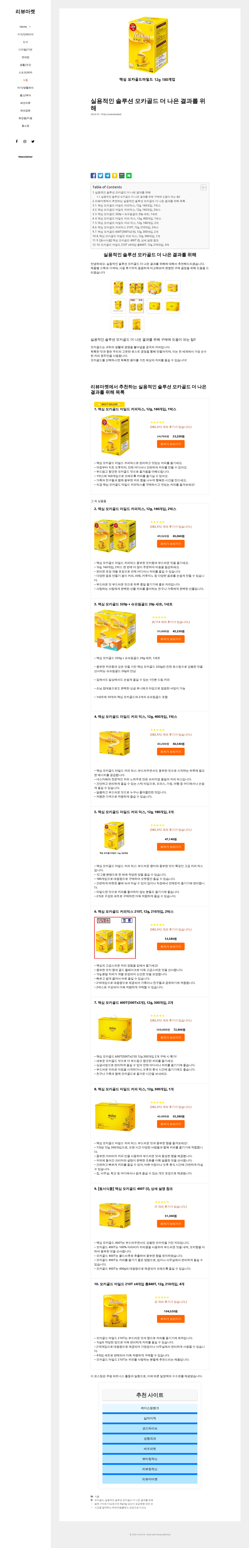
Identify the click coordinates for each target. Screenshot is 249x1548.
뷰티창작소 (150, 1458)
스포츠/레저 (25, 72)
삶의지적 (150, 1418)
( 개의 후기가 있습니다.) (171, 426)
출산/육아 (25, 95)
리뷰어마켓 (150, 1479)
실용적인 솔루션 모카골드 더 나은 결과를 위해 (123, 192)
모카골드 (99, 1500)
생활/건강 (25, 64)
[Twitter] (32, 141)
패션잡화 (25, 110)
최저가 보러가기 (170, 444)
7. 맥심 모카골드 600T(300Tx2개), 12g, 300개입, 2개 (126, 231)
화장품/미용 (25, 118)
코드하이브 (150, 1428)
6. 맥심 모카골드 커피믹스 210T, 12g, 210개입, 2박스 (127, 227)
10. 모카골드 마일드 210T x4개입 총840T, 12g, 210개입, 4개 (133, 244)
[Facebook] (16, 141)
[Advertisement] (150, 145)
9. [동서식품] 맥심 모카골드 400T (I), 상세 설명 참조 (128, 240)
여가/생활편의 (25, 87)
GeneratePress (163, 1534)
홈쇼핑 (25, 125)
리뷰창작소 (150, 1469)
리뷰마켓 (25, 11)
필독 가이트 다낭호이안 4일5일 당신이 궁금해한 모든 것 (124, 1503)
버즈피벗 (150, 1448)
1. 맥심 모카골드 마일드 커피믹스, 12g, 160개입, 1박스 (128, 205)
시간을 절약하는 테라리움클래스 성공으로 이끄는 (120, 1507)
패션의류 (25, 102)
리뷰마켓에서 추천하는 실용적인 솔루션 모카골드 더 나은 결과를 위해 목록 (140, 201)
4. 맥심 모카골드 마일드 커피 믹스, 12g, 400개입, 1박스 (128, 218)
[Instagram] (24, 141)
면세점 (25, 57)
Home (23, 26)
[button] (31, 26)
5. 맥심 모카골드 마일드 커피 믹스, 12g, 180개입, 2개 (127, 222)
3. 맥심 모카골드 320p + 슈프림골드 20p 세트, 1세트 (126, 214)
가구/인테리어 (25, 34)
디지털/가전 (25, 49)
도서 (25, 41)
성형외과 (150, 1438)
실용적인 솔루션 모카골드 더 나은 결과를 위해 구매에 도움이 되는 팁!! (140, 196)
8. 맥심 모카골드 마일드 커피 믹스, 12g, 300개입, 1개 (128, 236)
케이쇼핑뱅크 (150, 1408)
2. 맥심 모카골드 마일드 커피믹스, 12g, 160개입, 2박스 (128, 209)
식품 (25, 80)
